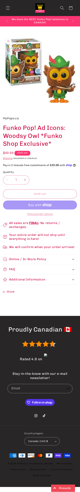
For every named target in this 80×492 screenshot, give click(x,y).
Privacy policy (18, 470)
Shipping (7, 158)
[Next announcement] (73, 21)
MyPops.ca (23, 464)
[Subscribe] (68, 388)
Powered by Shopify (41, 464)
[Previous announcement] (7, 21)
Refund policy (64, 464)
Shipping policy (38, 470)
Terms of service (41, 475)
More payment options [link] (40, 214)
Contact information (61, 470)
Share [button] (11, 291)
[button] (8, 8)
